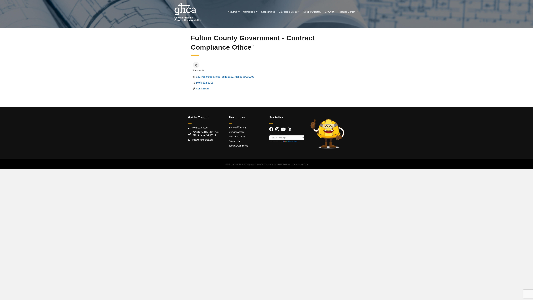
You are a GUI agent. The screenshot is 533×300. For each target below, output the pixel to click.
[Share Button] (196, 65)
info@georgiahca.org (202, 140)
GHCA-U (329, 12)
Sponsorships (268, 12)
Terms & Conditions (239, 146)
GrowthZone (303, 164)
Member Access (236, 132)
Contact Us (234, 141)
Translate (292, 141)
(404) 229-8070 (200, 128)
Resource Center (346, 12)
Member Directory (312, 12)
